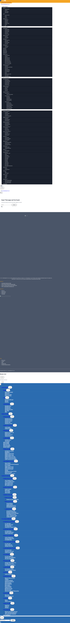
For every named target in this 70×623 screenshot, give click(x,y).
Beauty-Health (6, 593)
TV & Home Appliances (7, 518)
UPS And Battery (6, 615)
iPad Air (6, 16)
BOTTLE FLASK (6, 163)
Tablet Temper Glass (7, 70)
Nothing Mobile (6, 37)
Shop (2, 362)
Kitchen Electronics (7, 576)
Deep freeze (5, 572)
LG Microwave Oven (7, 143)
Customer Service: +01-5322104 (6, 2)
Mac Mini (6, 24)
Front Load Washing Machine (9, 548)
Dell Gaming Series (7, 83)
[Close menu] (0, 384)
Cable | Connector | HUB (9, 107)
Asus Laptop (6, 90)
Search (13, 620)
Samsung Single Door (7, 119)
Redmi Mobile (6, 430)
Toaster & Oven (6, 162)
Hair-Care (6, 168)
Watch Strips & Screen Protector (12, 464)
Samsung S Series (7, 31)
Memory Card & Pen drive (8, 62)
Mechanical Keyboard (9, 100)
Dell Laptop (6, 88)
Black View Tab (5, 50)
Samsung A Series (7, 29)
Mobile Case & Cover (7, 57)
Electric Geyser (6, 164)
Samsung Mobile (6, 416)
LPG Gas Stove (6, 157)
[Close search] (2, 617)
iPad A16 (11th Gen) (9, 399)
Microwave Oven (6, 560)
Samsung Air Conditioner (8, 138)
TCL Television (6, 114)
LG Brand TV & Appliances (9, 521)
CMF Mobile (6, 36)
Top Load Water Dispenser (8, 182)
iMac (5, 25)
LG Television (6, 112)
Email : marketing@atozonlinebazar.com (8, 286)
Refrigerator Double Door (8, 535)
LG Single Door (6, 118)
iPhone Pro (6, 10)
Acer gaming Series (7, 82)
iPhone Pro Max (7, 11)
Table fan (6, 176)
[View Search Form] (2, 187)
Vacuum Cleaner (6, 567)
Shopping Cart (4, 363)
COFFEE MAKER (7, 155)
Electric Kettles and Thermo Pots (8, 165)
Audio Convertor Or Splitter (8, 63)
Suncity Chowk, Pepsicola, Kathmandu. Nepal (8, 284)
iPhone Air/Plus (6, 12)
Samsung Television (7, 113)
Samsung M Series (7, 30)
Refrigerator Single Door (8, 529)
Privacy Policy (4, 291)
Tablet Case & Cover (7, 69)
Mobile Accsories (6, 449)
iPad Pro (6, 17)
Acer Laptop (6, 89)
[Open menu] (1, 193)
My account (3, 360)
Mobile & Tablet (5, 413)
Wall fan (6, 607)
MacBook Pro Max (7, 23)
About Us (3, 290)
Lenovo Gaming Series (7, 81)
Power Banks (6, 68)
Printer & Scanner (9, 497)
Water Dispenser (6, 609)
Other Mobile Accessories (8, 461)
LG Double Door (7, 125)
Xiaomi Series (6, 43)
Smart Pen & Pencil (7, 71)
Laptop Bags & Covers (9, 106)
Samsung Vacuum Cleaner (10, 570)
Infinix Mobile (4, 48)
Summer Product (6, 603)
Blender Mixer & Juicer (10, 578)
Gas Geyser (5, 598)
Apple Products (5, 387)
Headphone (6, 56)
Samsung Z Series (8, 423)
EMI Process (3, 292)
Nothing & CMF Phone (8, 425)
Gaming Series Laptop (8, 478)
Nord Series (6, 47)
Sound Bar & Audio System (10, 527)
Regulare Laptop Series (8, 487)
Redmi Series (6, 41)
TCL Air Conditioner (7, 139)
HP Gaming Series (7, 84)
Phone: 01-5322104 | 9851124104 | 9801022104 (9, 285)
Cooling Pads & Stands (9, 108)
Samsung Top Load (7, 130)
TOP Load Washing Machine (9, 541)
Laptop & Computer (6, 475)
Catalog (3, 361)
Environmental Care (7, 169)
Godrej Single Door (7, 120)
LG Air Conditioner (7, 137)
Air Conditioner (6, 554)
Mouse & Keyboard (9, 501)
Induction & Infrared (7, 156)
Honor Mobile (4, 49)
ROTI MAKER (6, 161)
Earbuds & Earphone (7, 55)
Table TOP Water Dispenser (8, 181)
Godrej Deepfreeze (7, 150)
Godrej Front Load (9, 552)
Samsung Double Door (7, 124)
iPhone (4, 390)
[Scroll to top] (1, 382)
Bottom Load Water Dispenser (8, 180)
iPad (4, 397)
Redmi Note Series (7, 42)
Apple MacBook (6, 404)
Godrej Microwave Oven (7, 144)
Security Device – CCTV (7, 76)
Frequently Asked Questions (6, 364)
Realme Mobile (6, 446)
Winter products (8, 601)
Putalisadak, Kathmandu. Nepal (6, 283)
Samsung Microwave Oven (8, 142)
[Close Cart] (2, 377)
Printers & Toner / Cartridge (9, 94)
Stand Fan (6, 175)
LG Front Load (6, 132)
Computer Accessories (7, 494)
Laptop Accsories (8, 508)
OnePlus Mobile (6, 438)
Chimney (6, 154)
